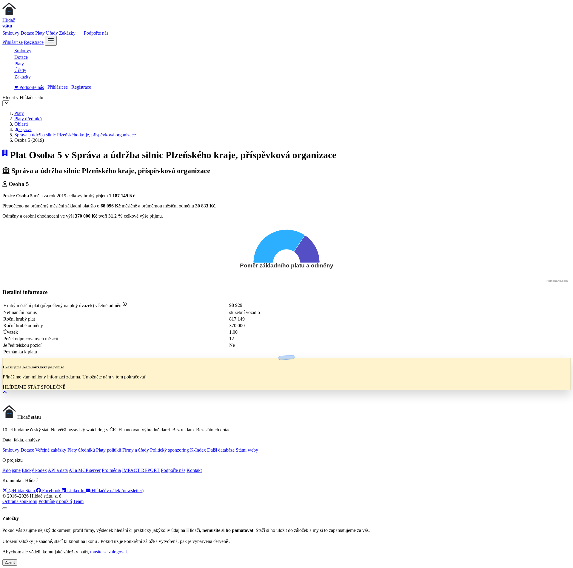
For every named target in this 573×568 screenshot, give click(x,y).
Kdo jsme (11, 470)
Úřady (52, 33)
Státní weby (247, 449)
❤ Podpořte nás (29, 87)
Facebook (51, 490)
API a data (58, 470)
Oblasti (21, 124)
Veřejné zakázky (50, 449)
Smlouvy (10, 33)
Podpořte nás (95, 33)
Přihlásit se (12, 42)
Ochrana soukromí (19, 501)
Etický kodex (34, 470)
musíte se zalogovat (108, 551)
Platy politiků (108, 449)
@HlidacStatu (21, 490)
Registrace (34, 42)
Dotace (27, 33)
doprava (25, 129)
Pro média (111, 470)
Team (78, 501)
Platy (40, 33)
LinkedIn (76, 490)
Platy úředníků (28, 118)
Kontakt (194, 470)
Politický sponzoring (169, 449)
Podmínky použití (55, 501)
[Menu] (51, 41)
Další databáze (221, 449)
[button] (4, 392)
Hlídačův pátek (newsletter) (117, 490)
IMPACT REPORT (141, 470)
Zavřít (10, 562)
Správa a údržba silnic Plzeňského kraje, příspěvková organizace (75, 134)
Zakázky (67, 33)
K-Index (198, 449)
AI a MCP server (85, 470)
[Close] (4, 508)
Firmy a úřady (135, 449)
